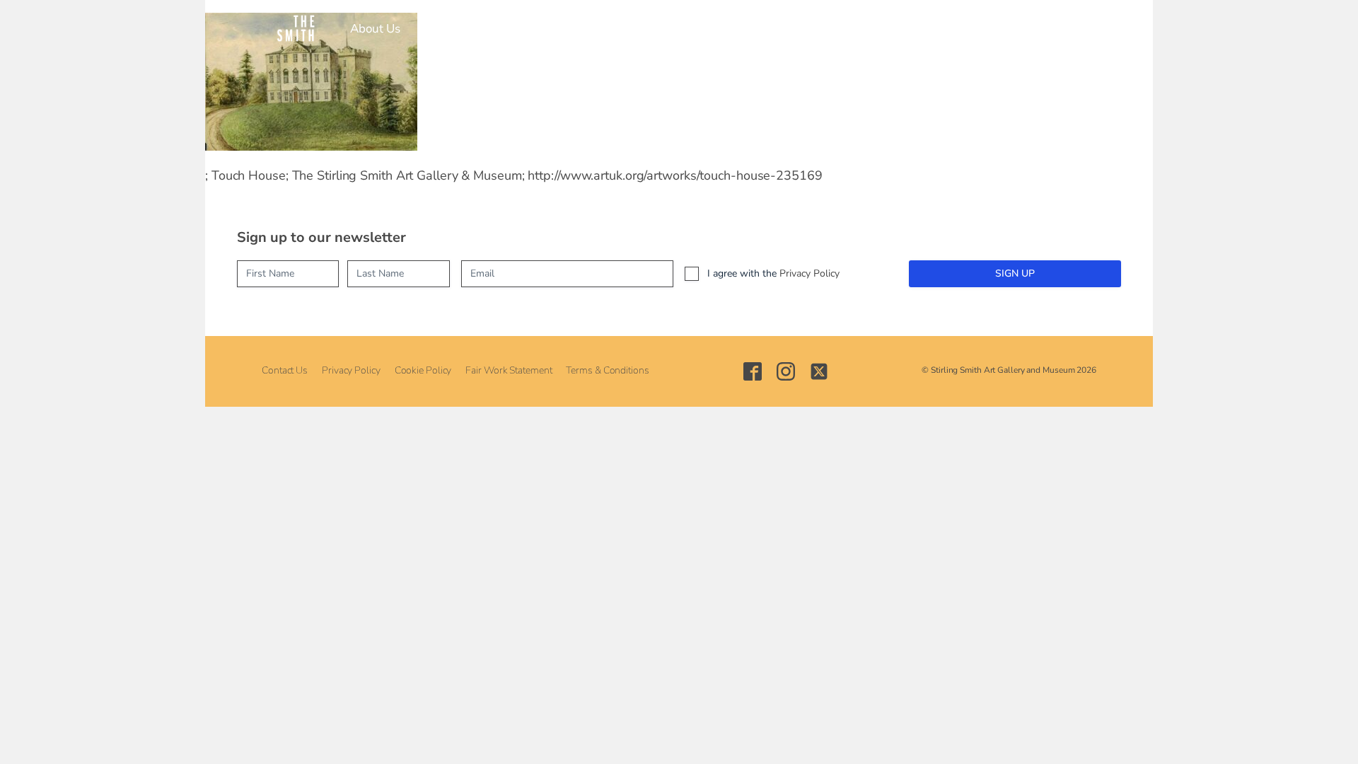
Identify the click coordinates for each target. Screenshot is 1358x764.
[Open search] (967, 28)
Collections (579, 29)
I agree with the (773, 273)
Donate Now (912, 29)
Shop (795, 29)
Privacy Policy (809, 273)
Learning (653, 29)
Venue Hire (729, 29)
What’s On (498, 29)
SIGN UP (1015, 273)
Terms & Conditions (607, 370)
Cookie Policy (423, 370)
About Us (375, 29)
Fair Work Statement (508, 370)
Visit (434, 29)
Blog (844, 29)
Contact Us (285, 370)
